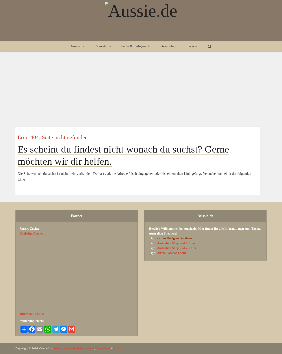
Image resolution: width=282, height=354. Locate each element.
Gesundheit (168, 46)
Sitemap (119, 348)
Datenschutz (102, 348)
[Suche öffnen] (209, 46)
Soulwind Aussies (31, 233)
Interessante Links (32, 313)
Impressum (87, 348)
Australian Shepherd (66, 348)
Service (192, 46)
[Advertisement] (141, 89)
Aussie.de (77, 46)
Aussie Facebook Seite (171, 253)
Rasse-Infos (103, 46)
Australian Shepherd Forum (176, 243)
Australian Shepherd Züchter (176, 248)
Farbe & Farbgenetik (135, 46)
